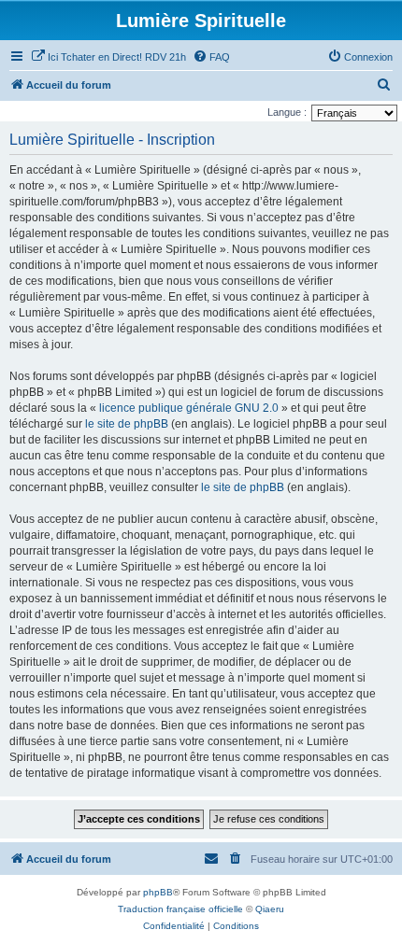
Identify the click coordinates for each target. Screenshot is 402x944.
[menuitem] (108, 57)
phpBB (158, 892)
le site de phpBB (126, 423)
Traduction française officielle (180, 909)
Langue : (287, 112)
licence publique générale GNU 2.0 (189, 408)
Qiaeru (269, 909)
